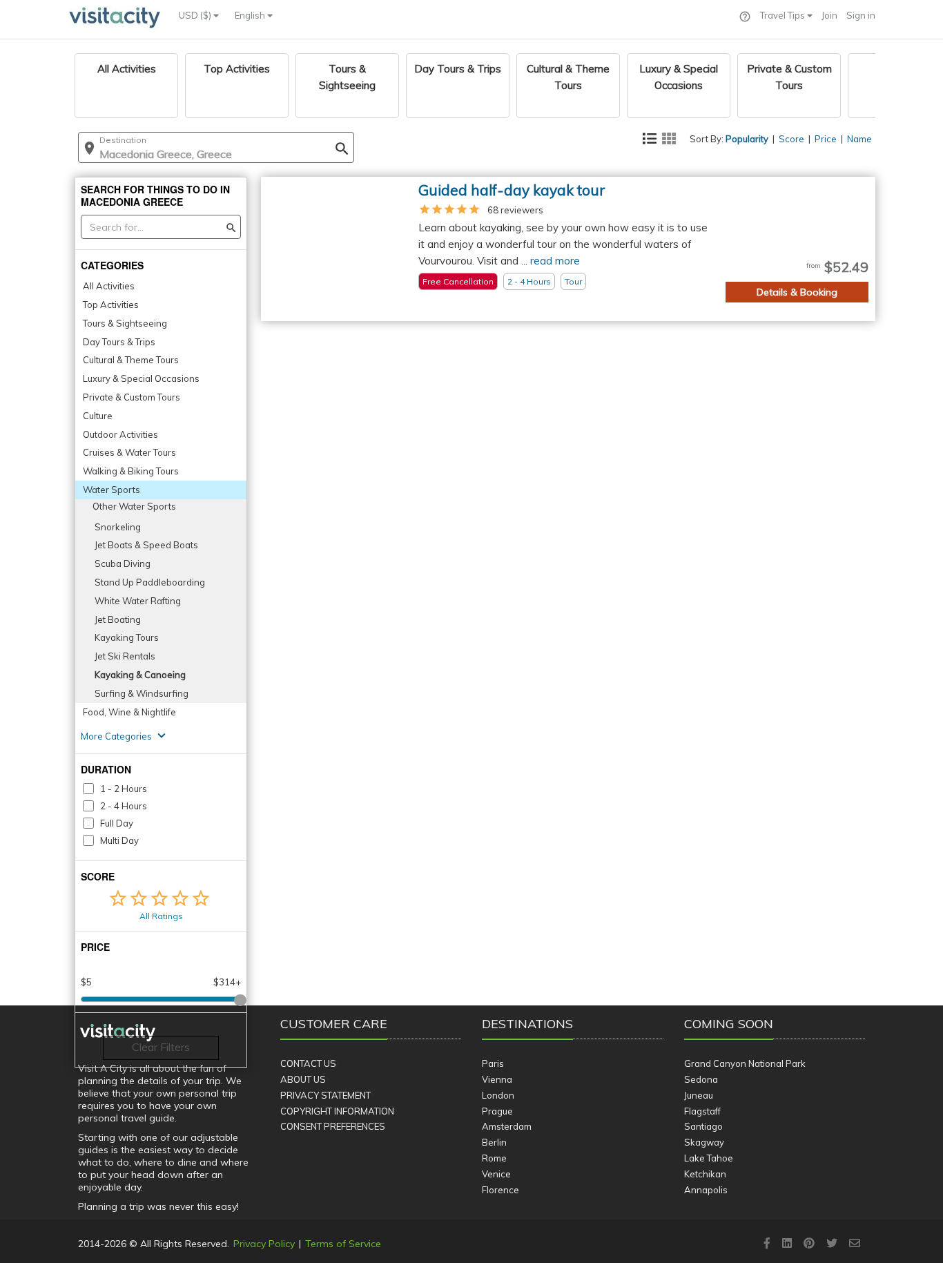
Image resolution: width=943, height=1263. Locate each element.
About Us (303, 1079)
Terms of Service (343, 1243)
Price (826, 138)
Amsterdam (507, 1126)
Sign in (860, 15)
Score (791, 138)
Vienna (497, 1079)
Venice (496, 1173)
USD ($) (196, 15)
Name (859, 138)
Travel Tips (783, 15)
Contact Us (308, 1063)
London (498, 1095)
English (251, 15)
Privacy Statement (325, 1095)
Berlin (494, 1142)
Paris (493, 1063)
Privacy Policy (264, 1243)
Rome (494, 1158)
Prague (497, 1111)
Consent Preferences (332, 1126)
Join (829, 15)
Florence (500, 1189)
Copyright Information (337, 1111)
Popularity (747, 138)
